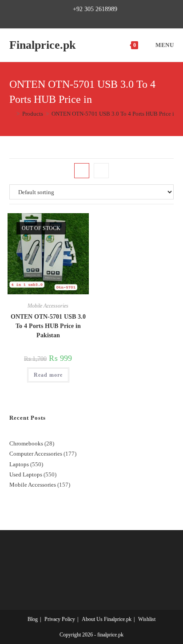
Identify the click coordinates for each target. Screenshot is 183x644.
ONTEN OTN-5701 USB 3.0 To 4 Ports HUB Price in (114, 113)
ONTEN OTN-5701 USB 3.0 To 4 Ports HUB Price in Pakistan (48, 326)
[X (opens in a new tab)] (66, 19)
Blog (33, 619)
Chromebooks (26, 443)
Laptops (19, 464)
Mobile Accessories (48, 306)
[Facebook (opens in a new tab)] (75, 19)
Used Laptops (25, 474)
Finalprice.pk (42, 45)
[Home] (11, 113)
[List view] (101, 170)
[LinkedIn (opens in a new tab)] (105, 19)
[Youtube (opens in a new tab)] (116, 19)
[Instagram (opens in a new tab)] (95, 19)
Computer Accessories (35, 453)
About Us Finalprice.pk (106, 619)
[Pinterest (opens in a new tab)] (85, 19)
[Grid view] (81, 170)
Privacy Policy (59, 619)
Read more (48, 375)
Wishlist (146, 619)
